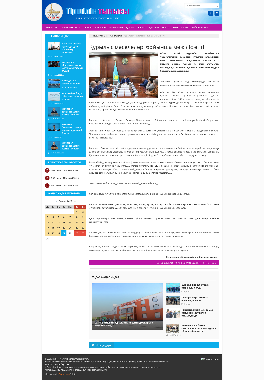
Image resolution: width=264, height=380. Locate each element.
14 (70, 222)
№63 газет (56, 178)
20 (64, 227)
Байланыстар (200, 27)
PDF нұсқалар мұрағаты (64, 162)
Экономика (116, 27)
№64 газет (56, 170)
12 (58, 222)
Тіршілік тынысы (87, 12)
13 (64, 222)
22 (77, 227)
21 (70, 227)
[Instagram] (217, 13)
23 (83, 227)
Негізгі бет (52, 27)
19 (58, 227)
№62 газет (56, 185)
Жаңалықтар (69, 27)
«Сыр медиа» (63, 374)
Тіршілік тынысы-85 (94, 27)
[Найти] (216, 5)
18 (53, 227)
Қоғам (130, 27)
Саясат (141, 27)
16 (83, 222)
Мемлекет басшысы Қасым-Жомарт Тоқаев (71, 111)
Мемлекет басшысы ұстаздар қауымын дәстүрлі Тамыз (72, 129)
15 (77, 222)
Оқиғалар (153, 27)
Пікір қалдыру (103, 345)
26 (58, 233)
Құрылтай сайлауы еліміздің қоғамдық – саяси (72, 96)
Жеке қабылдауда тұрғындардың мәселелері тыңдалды (71, 48)
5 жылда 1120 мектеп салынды (71, 82)
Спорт (184, 27)
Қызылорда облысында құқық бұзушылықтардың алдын (72, 66)
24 (47, 233)
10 (47, 222)
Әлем (165, 27)
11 (53, 222)
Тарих (174, 27)
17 (47, 227)
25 (53, 233)
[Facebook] (210, 13)
